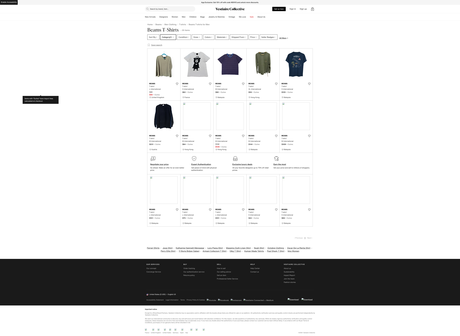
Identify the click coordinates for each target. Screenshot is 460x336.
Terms (182, 300)
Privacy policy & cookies (196, 300)
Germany (175, 333)
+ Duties (156, 94)
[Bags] (206, 17)
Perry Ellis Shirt (168, 251)
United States (167, 333)
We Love (242, 17)
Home (150, 24)
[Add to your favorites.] (177, 83)
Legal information (172, 300)
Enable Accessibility (9, 2)
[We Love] (248, 17)
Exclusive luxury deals (242, 164)
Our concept (151, 268)
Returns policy (189, 275)
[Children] (198, 17)
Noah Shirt (259, 248)
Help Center (255, 268)
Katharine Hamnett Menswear (190, 248)
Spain (182, 333)
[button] (312, 9)
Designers (163, 17)
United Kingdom (156, 333)
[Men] (187, 17)
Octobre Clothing (275, 248)
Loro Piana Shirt (215, 248)
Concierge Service (153, 272)
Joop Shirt (168, 248)
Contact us (254, 272)
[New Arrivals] (157, 17)
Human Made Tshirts (254, 251)
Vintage (231, 17)
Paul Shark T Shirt (275, 251)
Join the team (289, 279)
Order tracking (189, 268)
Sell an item (279, 9)
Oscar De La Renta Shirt (298, 248)
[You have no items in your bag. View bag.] (312, 9)
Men (184, 17)
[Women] (180, 17)
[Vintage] (237, 17)
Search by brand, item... (159, 9)
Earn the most (279, 164)
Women (175, 17)
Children (193, 17)
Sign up (303, 9)
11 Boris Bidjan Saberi (189, 251)
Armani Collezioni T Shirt (215, 251)
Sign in (293, 9)
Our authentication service (193, 272)
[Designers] (170, 17)
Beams (158, 24)
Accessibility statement (155, 300)
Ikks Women (293, 251)
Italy (186, 333)
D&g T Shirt (235, 251)
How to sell (221, 268)
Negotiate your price (159, 164)
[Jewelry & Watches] (226, 17)
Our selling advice (224, 272)
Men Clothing (170, 24)
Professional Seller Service (227, 279)
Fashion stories (290, 282)
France (147, 333)
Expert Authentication (201, 164)
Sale (252, 17)
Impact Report (289, 275)
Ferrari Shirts (153, 248)
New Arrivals (150, 17)
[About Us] (267, 17)
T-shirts (182, 24)
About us (287, 268)
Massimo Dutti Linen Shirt (238, 248)
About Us (261, 17)
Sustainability (289, 272)
